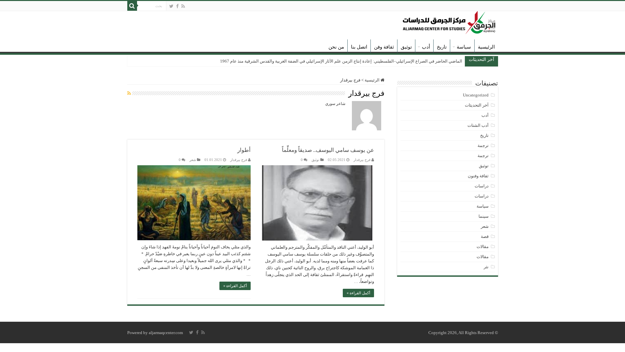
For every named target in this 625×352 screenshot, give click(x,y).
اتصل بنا (359, 47)
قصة (485, 236)
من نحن (336, 47)
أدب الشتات (478, 125)
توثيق (406, 47)
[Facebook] (177, 6)
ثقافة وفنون (478, 175)
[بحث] (132, 6)
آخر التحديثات (477, 105)
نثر (486, 266)
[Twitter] (171, 6)
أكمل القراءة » (358, 293)
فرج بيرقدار (362, 160)
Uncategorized (476, 95)
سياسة (464, 47)
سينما (484, 216)
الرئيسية (486, 47)
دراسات (482, 185)
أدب (426, 47)
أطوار (244, 150)
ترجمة (483, 145)
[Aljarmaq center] (449, 21)
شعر (192, 160)
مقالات (483, 246)
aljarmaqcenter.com (166, 332)
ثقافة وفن (384, 47)
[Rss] (183, 6)
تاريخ (442, 47)
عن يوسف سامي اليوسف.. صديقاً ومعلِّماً (328, 150)
